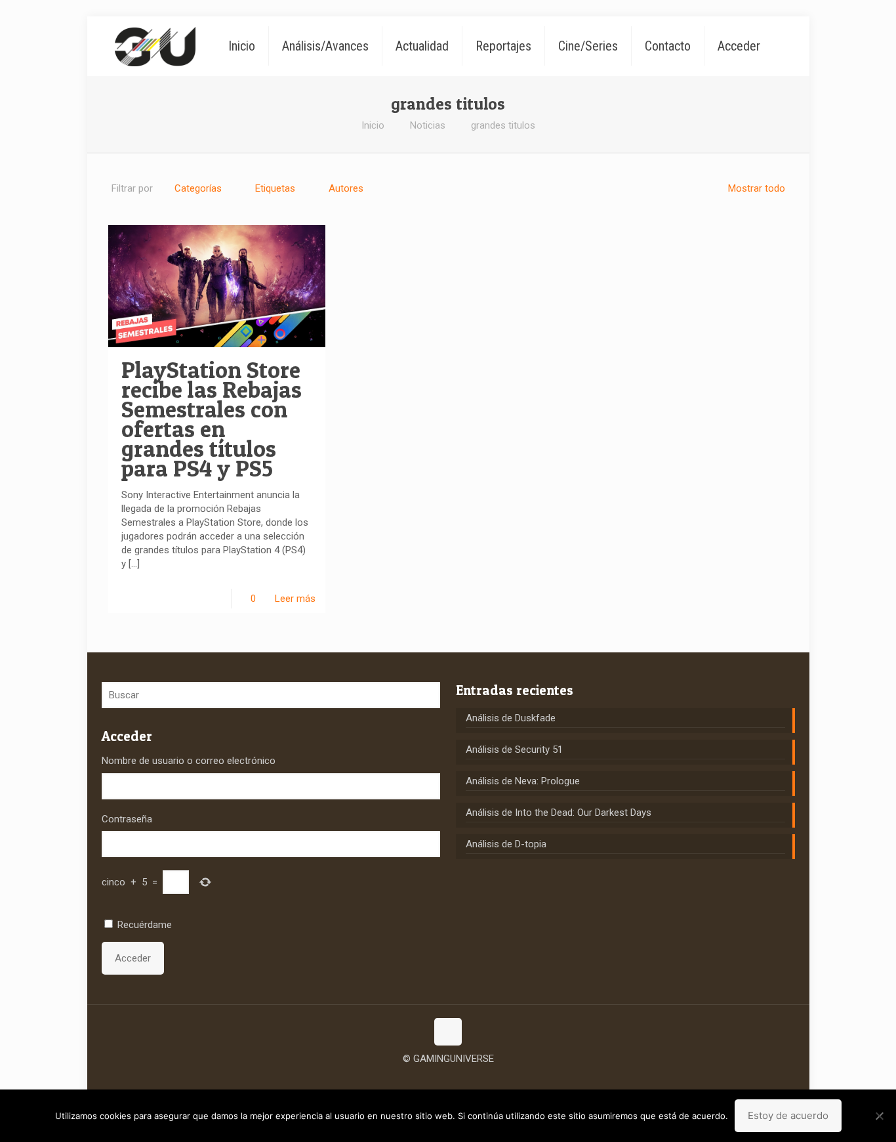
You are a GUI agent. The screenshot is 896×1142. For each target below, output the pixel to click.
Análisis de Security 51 (514, 749)
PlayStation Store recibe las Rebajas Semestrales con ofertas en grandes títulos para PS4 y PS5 (211, 419)
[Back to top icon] (448, 1032)
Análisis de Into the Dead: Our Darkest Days (558, 812)
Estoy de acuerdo (788, 1115)
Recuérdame (144, 925)
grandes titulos (503, 125)
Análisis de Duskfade (511, 718)
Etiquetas (275, 188)
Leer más (295, 598)
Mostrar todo (756, 188)
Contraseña (127, 819)
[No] (879, 1115)
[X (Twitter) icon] (448, 1079)
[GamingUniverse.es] (155, 45)
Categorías (198, 188)
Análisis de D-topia (506, 844)
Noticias (427, 125)
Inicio (372, 125)
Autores (346, 188)
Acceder (133, 958)
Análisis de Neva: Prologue (523, 781)
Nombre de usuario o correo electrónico (188, 761)
